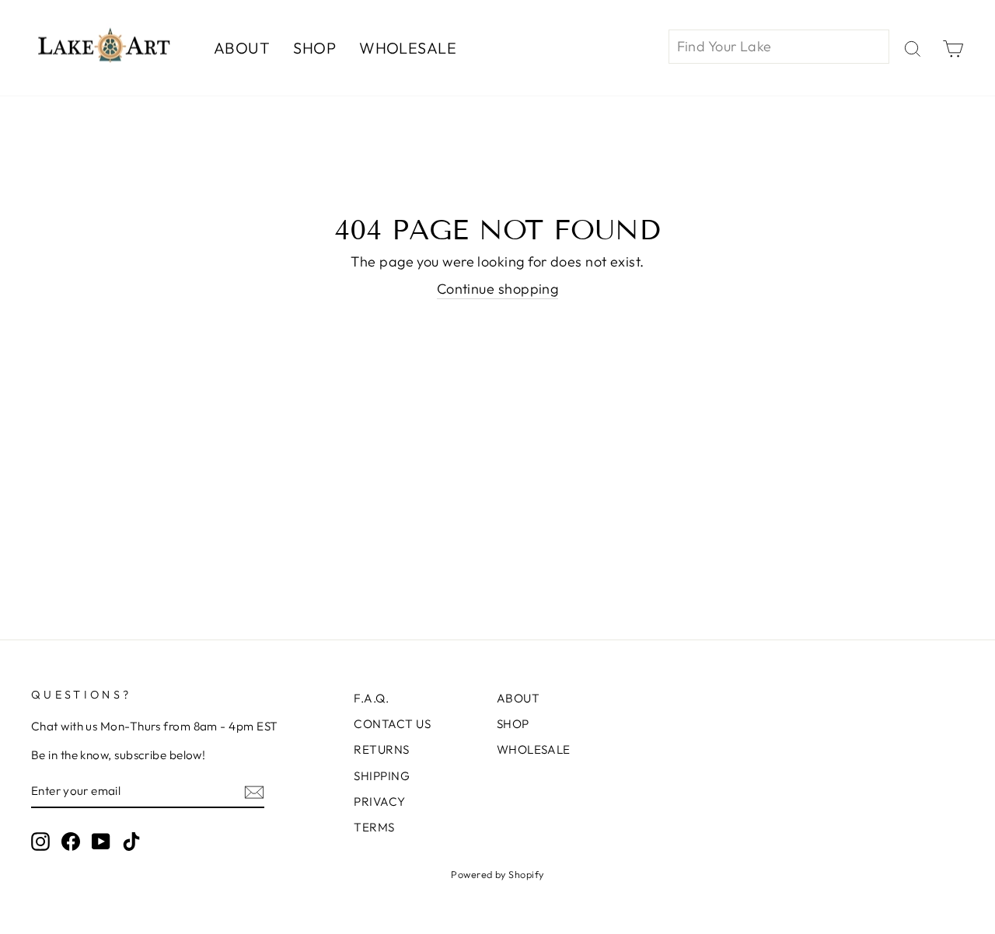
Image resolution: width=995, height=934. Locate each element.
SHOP (314, 48)
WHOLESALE (407, 48)
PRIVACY (379, 801)
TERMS (374, 827)
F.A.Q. (371, 698)
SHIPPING (382, 775)
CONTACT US (392, 723)
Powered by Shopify (497, 874)
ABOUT (242, 48)
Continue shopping (498, 289)
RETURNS (381, 749)
